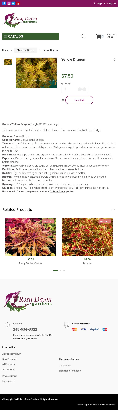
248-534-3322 (25, 329)
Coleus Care (57, 191)
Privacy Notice (9, 376)
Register (101, 3)
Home (5, 50)
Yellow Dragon (73, 59)
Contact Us (65, 365)
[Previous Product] (114, 60)
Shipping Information (70, 370)
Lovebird (87, 263)
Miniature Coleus (25, 50)
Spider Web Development (103, 404)
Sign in (112, 3)
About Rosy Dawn (11, 353)
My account (8, 381)
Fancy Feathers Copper (30, 263)
